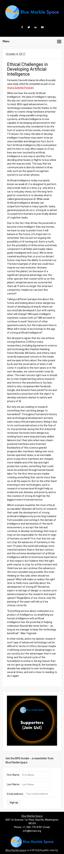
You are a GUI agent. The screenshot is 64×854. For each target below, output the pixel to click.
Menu (6, 41)
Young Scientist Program (20, 87)
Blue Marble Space (32, 816)
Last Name (13, 784)
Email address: (15, 793)
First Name (13, 774)
